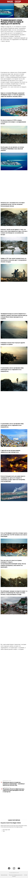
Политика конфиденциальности (15, 875)
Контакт (14, 876)
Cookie (25, 875)
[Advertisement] (14, 57)
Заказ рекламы (4, 875)
